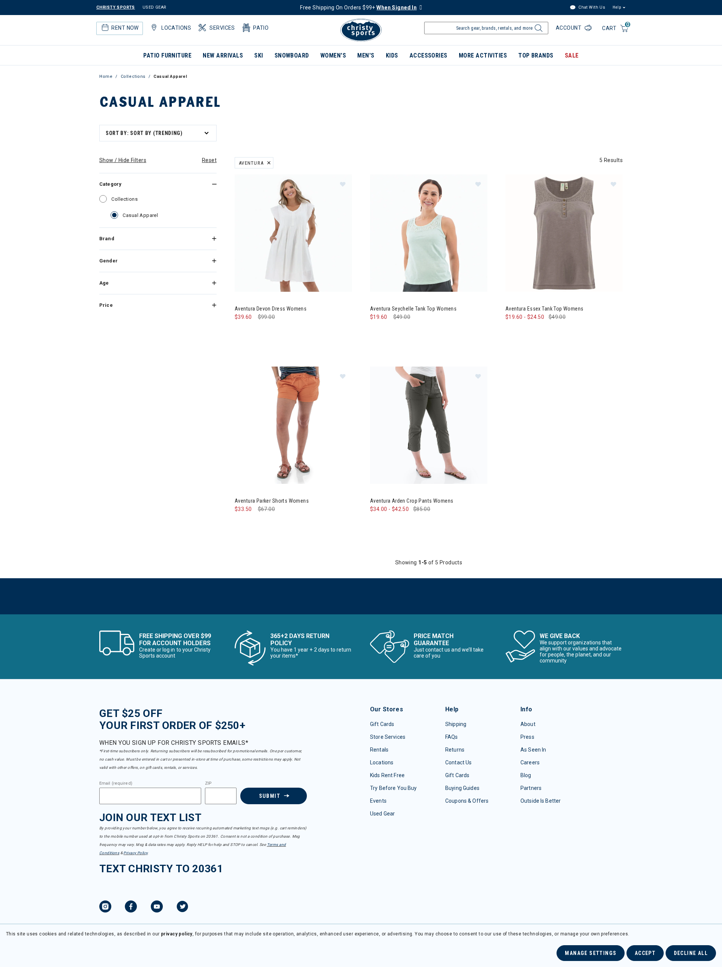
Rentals (379, 750)
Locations (381, 762)
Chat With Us (591, 7)
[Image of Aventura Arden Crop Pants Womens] (428, 425)
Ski (258, 55)
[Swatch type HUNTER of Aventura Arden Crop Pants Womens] (377, 524)
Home (105, 76)
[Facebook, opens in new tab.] (131, 907)
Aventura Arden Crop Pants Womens (411, 501)
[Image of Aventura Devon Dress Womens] (293, 233)
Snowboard (292, 55)
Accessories (428, 55)
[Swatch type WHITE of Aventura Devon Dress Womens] (242, 332)
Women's (333, 55)
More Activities (483, 55)
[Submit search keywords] (537, 30)
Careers (530, 762)
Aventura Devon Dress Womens (270, 309)
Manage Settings (590, 953)
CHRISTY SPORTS (115, 7)
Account (569, 28)
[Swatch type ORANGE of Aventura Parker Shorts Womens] (257, 524)
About (527, 724)
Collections (133, 76)
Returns (454, 750)
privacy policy (177, 934)
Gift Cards (382, 724)
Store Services (387, 737)
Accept (645, 953)
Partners (531, 788)
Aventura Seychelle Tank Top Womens (413, 309)
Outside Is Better (540, 801)
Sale (572, 55)
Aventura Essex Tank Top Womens (544, 309)
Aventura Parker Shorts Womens (272, 501)
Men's (365, 55)
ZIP (208, 783)
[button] (342, 183)
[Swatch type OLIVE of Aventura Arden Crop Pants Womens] (393, 524)
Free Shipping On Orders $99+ (358, 8)
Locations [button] (176, 28)
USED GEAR (155, 7)
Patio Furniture (167, 55)
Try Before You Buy (393, 788)
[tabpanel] (361, 368)
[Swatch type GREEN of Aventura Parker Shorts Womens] (242, 524)
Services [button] (222, 28)
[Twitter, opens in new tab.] (182, 907)
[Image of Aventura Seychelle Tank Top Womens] (428, 233)
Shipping (455, 724)
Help (617, 7)
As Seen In (533, 750)
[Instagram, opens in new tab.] (105, 907)
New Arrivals (223, 55)
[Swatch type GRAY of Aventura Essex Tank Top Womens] (513, 332)
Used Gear (382, 814)
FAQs (451, 737)
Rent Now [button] (124, 28)
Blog (525, 775)
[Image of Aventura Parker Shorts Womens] (293, 425)
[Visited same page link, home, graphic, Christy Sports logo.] (361, 30)
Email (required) (115, 783)
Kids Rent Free (387, 775)
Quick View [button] (293, 280)
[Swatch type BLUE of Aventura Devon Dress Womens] (257, 332)
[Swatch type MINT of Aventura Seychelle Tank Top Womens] (377, 332)
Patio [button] (260, 28)
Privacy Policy (135, 853)
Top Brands (536, 55)
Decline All (691, 953)
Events (378, 801)
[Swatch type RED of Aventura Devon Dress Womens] (273, 332)
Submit (269, 796)
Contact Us (458, 762)
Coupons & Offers (466, 801)
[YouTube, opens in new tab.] (157, 907)
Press (527, 737)
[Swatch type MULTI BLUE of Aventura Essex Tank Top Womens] (528, 332)
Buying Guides (462, 788)
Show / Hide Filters (122, 160)
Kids (392, 55)
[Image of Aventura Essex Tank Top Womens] (564, 233)
